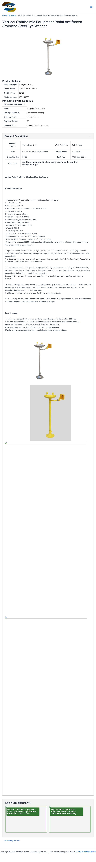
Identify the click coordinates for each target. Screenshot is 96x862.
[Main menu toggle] (91, 7)
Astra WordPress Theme (86, 852)
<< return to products (11, 841)
